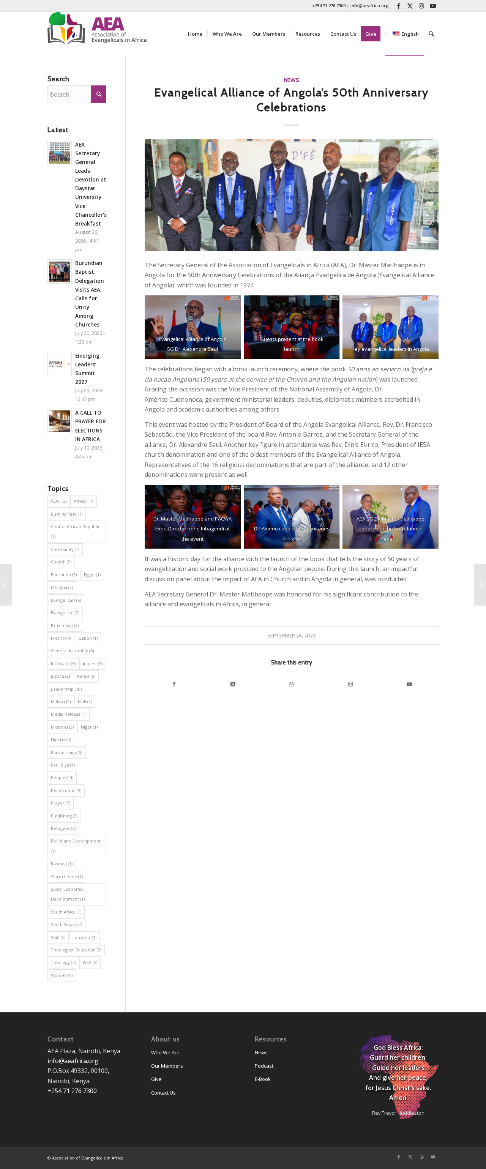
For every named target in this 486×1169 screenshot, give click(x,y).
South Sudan (66, 924)
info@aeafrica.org (369, 5)
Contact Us (163, 1092)
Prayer (60, 803)
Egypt (92, 574)
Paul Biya (63, 765)
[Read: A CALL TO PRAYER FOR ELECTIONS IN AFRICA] (59, 421)
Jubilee (93, 663)
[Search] (431, 34)
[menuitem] (195, 34)
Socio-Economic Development (68, 894)
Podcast (264, 1065)
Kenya (86, 676)
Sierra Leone (67, 876)
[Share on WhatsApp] (291, 684)
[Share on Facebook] (174, 684)
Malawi (61, 701)
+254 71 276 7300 (329, 5)
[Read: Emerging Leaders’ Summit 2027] (59, 364)
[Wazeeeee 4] (292, 195)
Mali (85, 701)
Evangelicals (66, 600)
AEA (58, 501)
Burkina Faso (66, 514)
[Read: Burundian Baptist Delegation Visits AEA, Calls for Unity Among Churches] (59, 271)
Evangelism (65, 612)
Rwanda (62, 863)
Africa (83, 501)
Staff (58, 937)
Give (156, 1079)
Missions (62, 727)
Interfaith (63, 663)
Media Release (68, 714)
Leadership (66, 689)
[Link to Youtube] (433, 5)
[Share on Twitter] (233, 684)
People (62, 777)
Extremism (65, 625)
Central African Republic (75, 531)
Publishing (64, 816)
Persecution (66, 790)
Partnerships (66, 752)
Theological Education (76, 950)
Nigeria (61, 739)
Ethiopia (62, 587)
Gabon (88, 638)
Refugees (63, 828)
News (291, 80)
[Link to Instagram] (421, 5)
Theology (63, 962)
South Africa (66, 912)
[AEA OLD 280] (100, 34)
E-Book (263, 1079)
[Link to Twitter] (409, 5)
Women (62, 975)
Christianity (65, 549)
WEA (90, 962)
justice (60, 676)
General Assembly (72, 650)
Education (64, 574)
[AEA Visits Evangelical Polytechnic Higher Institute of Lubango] (480, 585)
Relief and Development (76, 845)
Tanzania (84, 937)
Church (61, 562)
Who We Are (165, 1052)
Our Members (167, 1065)
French (61, 638)
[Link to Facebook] (398, 5)
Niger (89, 727)
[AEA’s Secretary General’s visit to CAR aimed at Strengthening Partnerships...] (6, 585)
